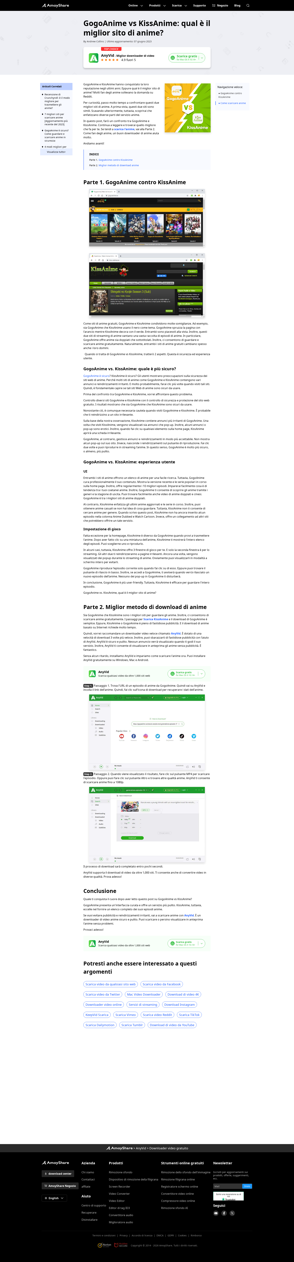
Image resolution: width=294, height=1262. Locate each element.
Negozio (222, 5)
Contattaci (88, 1179)
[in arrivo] (216, 1213)
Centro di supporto (93, 1205)
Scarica (177, 5)
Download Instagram (179, 1005)
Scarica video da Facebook (162, 984)
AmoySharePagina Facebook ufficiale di (224, 1213)
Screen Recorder (119, 1186)
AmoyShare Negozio (62, 1186)
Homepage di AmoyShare (119, 1148)
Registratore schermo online (179, 1186)
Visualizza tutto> (56, 151)
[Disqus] (147, 1087)
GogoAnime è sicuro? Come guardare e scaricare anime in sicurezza (57, 135)
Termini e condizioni (104, 1235)
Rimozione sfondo (120, 1172)
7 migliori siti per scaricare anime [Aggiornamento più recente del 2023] (56, 119)
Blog (237, 5)
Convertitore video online (177, 1194)
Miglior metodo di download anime (119, 165)
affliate (85, 1186)
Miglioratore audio (121, 1222)
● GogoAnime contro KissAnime (230, 95)
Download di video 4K (183, 994)
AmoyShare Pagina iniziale (55, 1163)
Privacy (124, 1235)
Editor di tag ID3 (119, 1208)
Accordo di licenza (142, 1235)
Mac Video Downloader (143, 994)
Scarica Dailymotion (100, 1025)
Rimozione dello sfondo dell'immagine (185, 1172)
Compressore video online (178, 1201)
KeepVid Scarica (97, 1015)
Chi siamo (87, 1172)
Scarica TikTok (189, 1015)
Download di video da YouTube (172, 1025)
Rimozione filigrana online (178, 1179)
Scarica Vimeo (126, 1015)
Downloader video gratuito (168, 1148)
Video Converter (119, 1194)
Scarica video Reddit (157, 1015)
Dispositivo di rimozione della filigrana (133, 1179)
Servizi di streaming (143, 1005)
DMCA (160, 1235)
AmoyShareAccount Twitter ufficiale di (232, 1213)
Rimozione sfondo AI (174, 1208)
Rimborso (196, 1235)
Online (133, 5)
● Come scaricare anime (232, 103)
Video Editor (117, 1201)
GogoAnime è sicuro (96, 376)
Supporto (199, 5)
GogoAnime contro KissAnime (116, 159)
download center (59, 1174)
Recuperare (88, 1212)
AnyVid (176, 633)
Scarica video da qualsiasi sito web (111, 984)
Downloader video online (104, 1005)
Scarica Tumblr (132, 1025)
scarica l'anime (123, 129)
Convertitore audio (121, 1215)
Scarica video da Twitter (103, 994)
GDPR (171, 1235)
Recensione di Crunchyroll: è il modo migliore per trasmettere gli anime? (57, 101)
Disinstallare (89, 1220)
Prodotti (154, 5)
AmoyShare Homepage (55, 5)
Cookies (182, 1235)
